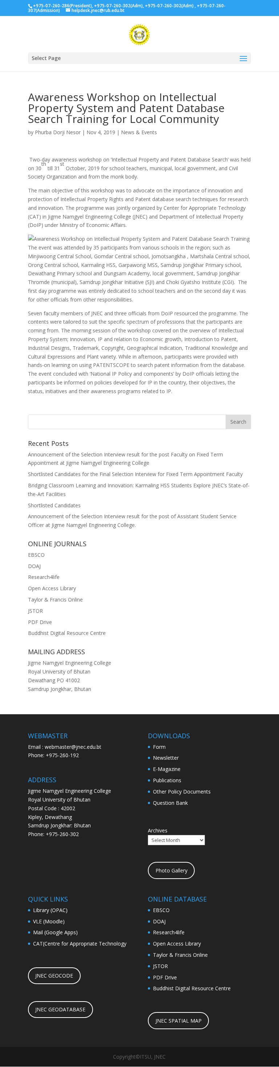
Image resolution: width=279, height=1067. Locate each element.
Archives (157, 830)
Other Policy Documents (182, 791)
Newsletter (166, 757)
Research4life (44, 577)
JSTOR (35, 610)
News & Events (139, 132)
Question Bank (170, 802)
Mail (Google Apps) (55, 932)
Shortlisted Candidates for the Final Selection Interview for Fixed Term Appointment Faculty (135, 474)
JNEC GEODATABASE (60, 1009)
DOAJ (34, 566)
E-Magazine (167, 769)
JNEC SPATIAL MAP (178, 1020)
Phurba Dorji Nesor (58, 132)
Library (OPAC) (50, 910)
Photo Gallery (171, 870)
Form (159, 746)
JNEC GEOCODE (54, 975)
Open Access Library (52, 588)
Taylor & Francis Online (55, 599)
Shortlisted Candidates (54, 505)
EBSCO (36, 554)
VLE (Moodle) (49, 921)
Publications (167, 780)
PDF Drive (40, 622)
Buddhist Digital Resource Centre (67, 633)
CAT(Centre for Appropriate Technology (79, 943)
